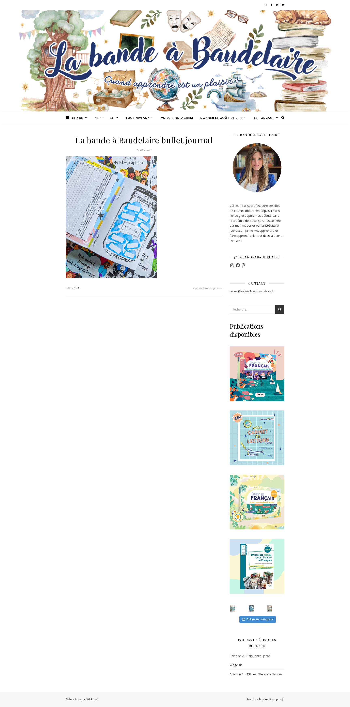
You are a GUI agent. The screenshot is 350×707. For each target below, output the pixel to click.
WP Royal (92, 699)
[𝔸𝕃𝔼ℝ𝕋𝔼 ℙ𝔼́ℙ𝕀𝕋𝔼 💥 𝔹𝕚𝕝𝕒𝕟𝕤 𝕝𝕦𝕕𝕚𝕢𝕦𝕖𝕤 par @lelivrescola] (269, 608)
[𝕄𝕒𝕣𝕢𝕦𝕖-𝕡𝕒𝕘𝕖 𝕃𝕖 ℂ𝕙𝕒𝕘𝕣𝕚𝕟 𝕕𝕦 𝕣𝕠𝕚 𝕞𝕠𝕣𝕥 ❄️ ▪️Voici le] (251, 608)
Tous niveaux (137, 118)
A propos (275, 699)
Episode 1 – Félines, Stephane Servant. (257, 674)
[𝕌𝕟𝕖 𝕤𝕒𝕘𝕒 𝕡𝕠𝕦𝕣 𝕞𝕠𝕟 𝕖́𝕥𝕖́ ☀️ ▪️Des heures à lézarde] (232, 608)
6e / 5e (77, 118)
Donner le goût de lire (221, 118)
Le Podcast (264, 118)
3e (112, 118)
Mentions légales (257, 699)
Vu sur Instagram (177, 118)
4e (96, 118)
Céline (76, 288)
